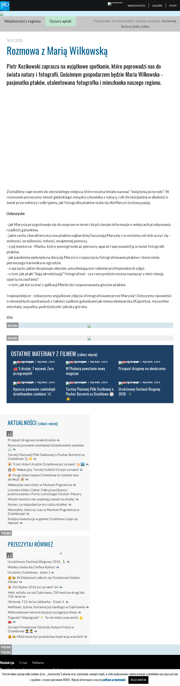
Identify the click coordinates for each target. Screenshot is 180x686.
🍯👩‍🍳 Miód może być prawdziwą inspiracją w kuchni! (45, 636)
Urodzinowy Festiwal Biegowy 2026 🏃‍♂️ (37, 562)
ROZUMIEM (138, 680)
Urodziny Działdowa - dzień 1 (29, 572)
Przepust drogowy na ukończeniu (32, 440)
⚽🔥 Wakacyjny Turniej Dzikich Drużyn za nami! (43, 470)
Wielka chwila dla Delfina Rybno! (31, 567)
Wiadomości (136, 5)
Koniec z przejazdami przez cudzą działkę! (38, 504)
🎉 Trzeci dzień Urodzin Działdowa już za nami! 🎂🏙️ (46, 464)
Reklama (38, 663)
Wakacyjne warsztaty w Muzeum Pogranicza (40, 485)
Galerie (157, 5)
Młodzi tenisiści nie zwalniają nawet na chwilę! (41, 499)
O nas (23, 663)
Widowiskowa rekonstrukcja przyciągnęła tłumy (42, 612)
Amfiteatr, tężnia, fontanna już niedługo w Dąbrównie (46, 607)
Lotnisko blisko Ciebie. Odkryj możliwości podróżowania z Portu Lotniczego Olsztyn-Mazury (45, 492)
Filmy (173, 5)
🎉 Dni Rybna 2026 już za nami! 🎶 (33, 587)
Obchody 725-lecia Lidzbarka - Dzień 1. (36, 602)
